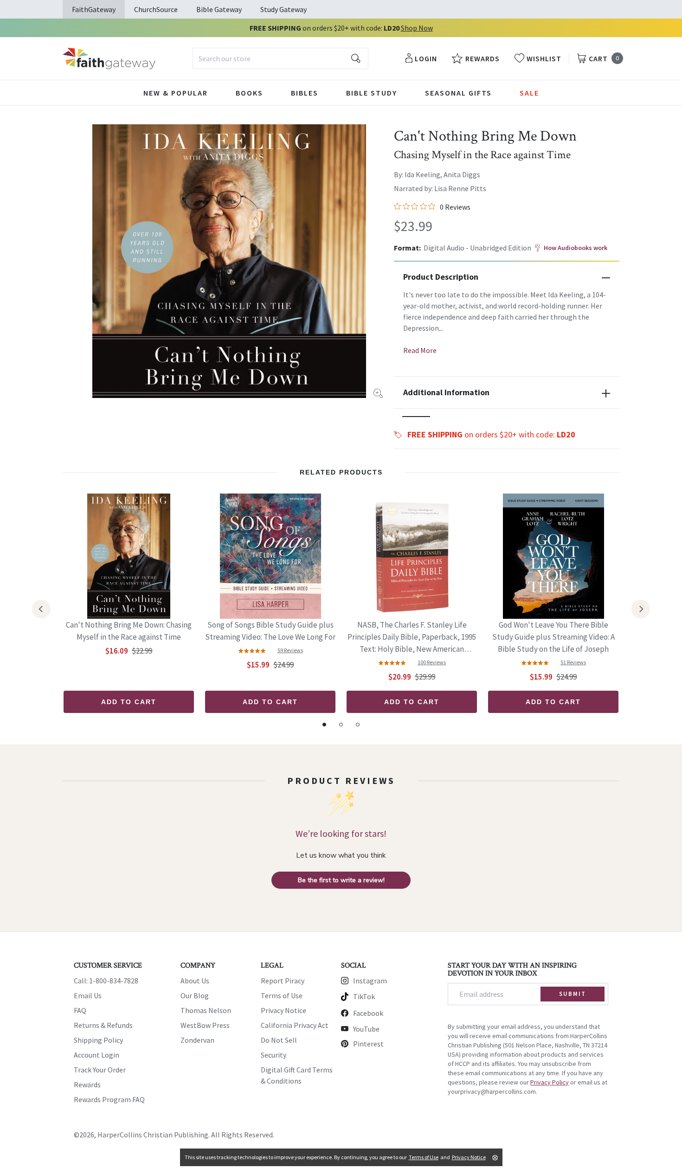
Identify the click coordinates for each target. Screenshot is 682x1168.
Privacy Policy (549, 1082)
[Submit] (355, 58)
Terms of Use (281, 995)
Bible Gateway (219, 9)
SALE (529, 92)
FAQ (80, 1010)
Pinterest (368, 1043)
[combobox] (280, 58)
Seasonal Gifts (458, 92)
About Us (194, 980)
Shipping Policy (98, 1040)
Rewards (87, 1084)
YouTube (366, 1028)
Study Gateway (283, 9)
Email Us (88, 995)
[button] (416, 416)
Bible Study (371, 92)
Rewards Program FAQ (109, 1099)
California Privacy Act (294, 1025)
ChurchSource (156, 9)
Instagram (370, 980)
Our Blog (194, 995)
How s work (575, 248)
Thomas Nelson (205, 1010)
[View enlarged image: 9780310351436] (229, 261)
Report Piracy (282, 980)
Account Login (96, 1054)
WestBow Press (205, 1025)
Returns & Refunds (103, 1025)
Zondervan (197, 1040)
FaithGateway (94, 9)
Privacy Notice (283, 1010)
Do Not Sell (279, 1040)
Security (273, 1054)
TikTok (364, 996)
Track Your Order (100, 1069)
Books (249, 92)
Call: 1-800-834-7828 (106, 980)
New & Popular (175, 92)
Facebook (368, 1013)
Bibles (304, 92)
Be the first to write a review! (341, 880)
